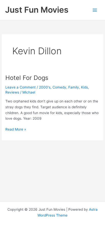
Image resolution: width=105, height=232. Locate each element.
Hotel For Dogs (26, 77)
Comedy (59, 87)
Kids (84, 87)
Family (73, 87)
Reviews (12, 92)
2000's (44, 87)
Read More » (15, 129)
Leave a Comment (20, 87)
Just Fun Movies (37, 10)
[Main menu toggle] (95, 10)
